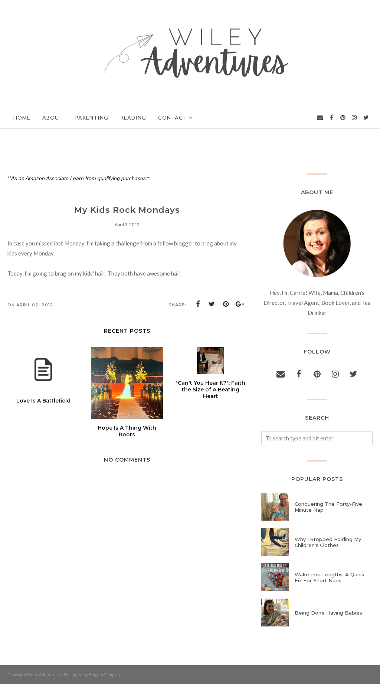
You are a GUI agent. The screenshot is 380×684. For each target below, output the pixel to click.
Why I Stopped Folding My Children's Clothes (328, 542)
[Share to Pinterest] (226, 304)
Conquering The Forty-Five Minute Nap (328, 507)
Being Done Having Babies (328, 613)
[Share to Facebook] (198, 304)
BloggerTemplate (105, 674)
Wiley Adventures (44, 674)
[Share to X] (212, 304)
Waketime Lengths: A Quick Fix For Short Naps (329, 577)
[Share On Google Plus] (240, 304)
